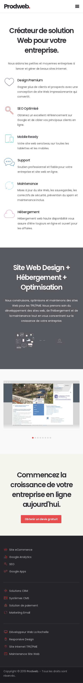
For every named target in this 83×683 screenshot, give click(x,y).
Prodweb (33, 671)
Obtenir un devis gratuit (41, 519)
